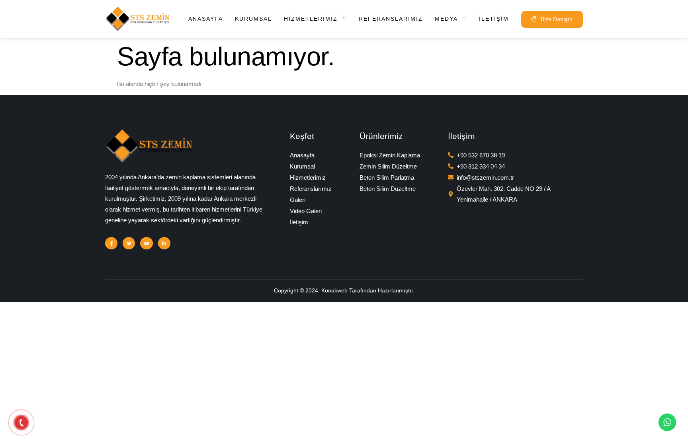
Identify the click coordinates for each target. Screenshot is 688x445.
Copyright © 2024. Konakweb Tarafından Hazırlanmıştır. (344, 290)
